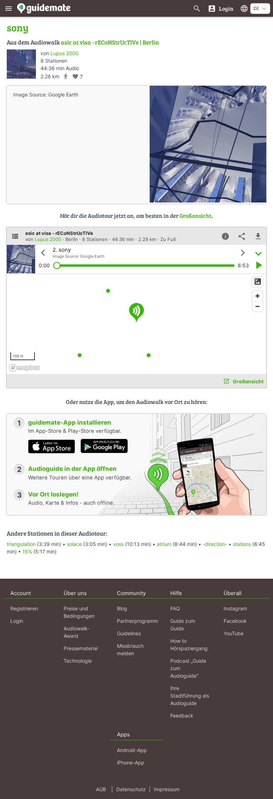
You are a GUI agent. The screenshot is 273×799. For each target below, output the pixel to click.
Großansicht (196, 215)
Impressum (167, 789)
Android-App (132, 750)
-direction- (215, 544)
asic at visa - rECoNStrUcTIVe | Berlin (110, 42)
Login (16, 621)
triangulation (21, 544)
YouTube (233, 633)
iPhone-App (130, 762)
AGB (101, 789)
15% (27, 551)
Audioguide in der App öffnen (72, 468)
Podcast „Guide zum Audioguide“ (188, 668)
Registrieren (24, 608)
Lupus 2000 (64, 53)
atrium (164, 544)
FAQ (175, 608)
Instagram (235, 608)
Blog (122, 608)
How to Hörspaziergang (189, 644)
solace (74, 544)
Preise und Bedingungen (79, 612)
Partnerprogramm (137, 621)
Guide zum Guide (182, 624)
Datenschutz (131, 789)
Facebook (235, 621)
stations (242, 544)
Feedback (181, 716)
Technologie (78, 661)
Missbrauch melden (130, 649)
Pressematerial (81, 648)
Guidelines (129, 633)
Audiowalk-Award (76, 632)
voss (118, 544)
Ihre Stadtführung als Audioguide (189, 695)
